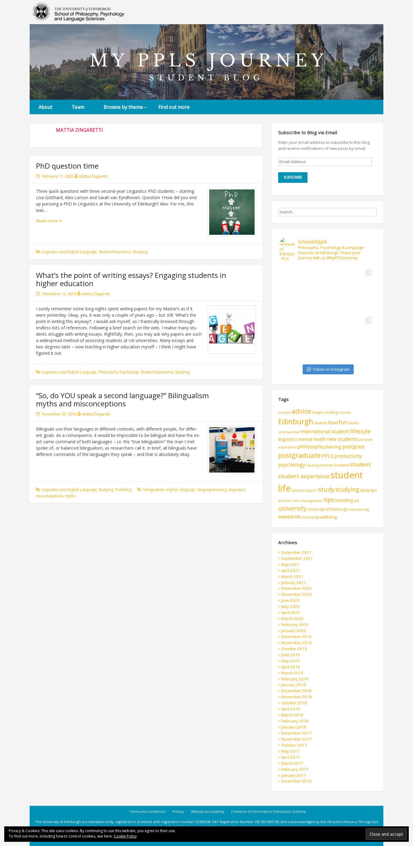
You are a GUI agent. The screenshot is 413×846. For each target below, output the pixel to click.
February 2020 (294, 624)
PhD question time (67, 166)
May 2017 (290, 751)
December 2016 (296, 781)
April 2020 (290, 612)
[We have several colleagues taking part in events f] (303, 289)
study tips (368, 490)
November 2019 (296, 642)
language (187, 489)
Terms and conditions (147, 811)
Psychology (129, 372)
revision (326, 465)
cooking (331, 412)
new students (342, 439)
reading (312, 465)
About (45, 107)
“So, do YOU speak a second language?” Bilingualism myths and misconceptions (122, 399)
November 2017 (296, 739)
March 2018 (292, 715)
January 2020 (293, 630)
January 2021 (293, 582)
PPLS (327, 455)
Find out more (174, 107)
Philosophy (108, 372)
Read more (52, 221)
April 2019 (290, 667)
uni (356, 500)
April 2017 (290, 757)
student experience (304, 476)
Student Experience (115, 251)
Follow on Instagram (331, 369)
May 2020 (290, 606)
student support (304, 490)
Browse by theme (123, 107)
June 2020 (290, 600)
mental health (312, 439)
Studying (140, 251)
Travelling (123, 489)
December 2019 (296, 636)
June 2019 (290, 654)
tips (329, 500)
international (288, 432)
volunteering (359, 509)
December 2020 (296, 588)
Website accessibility (207, 811)
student (360, 464)
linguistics (237, 489)
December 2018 (296, 690)
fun (343, 422)
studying (347, 489)
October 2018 (294, 703)
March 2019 (292, 673)
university (292, 508)
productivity (348, 456)
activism (284, 412)
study (326, 489)
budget (317, 412)
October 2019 (294, 648)
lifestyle (360, 431)
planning (332, 447)
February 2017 (294, 769)
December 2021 (296, 552)
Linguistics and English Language (69, 251)
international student (324, 431)
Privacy (178, 811)
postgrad (353, 446)
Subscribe (293, 177)
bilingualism (153, 489)
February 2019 (294, 679)
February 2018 (294, 721)
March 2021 (292, 576)
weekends (289, 516)
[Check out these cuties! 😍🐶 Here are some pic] (303, 337)
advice (301, 411)
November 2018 (296, 696)
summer (285, 501)
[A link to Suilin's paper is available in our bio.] (351, 289)
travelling (344, 500)
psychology (291, 464)
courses (345, 412)
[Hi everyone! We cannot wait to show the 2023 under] (351, 337)
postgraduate (299, 455)
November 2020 (296, 594)
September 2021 (297, 558)
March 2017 (292, 763)
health (354, 423)
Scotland (341, 465)
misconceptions (49, 496)
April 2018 (290, 709)
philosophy (311, 446)
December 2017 (296, 733)
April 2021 (290, 570)
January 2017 (293, 775)
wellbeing (328, 517)
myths (70, 496)
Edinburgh (295, 421)
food (333, 422)
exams (320, 422)
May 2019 (290, 661)
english (172, 489)
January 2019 (293, 684)
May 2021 (290, 564)
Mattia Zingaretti (93, 176)
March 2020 (292, 618)
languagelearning (212, 489)
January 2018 (293, 727)
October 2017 (294, 745)
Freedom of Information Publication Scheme (268, 811)
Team (78, 107)
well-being (310, 517)
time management (308, 501)
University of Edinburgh (327, 509)
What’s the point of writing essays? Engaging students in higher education (131, 279)
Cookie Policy (125, 836)
